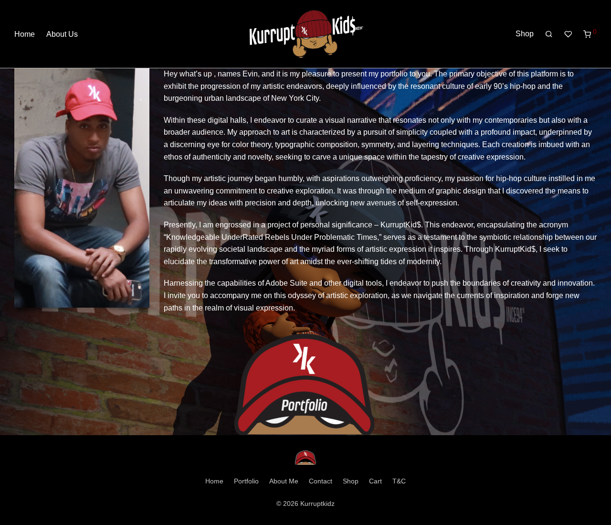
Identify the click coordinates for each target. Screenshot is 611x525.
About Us (62, 34)
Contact (320, 481)
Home (24, 34)
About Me (283, 481)
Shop (525, 34)
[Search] (548, 34)
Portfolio (246, 481)
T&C (399, 481)
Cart (375, 481)
